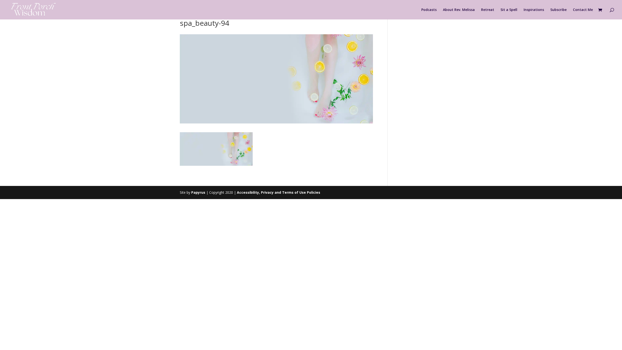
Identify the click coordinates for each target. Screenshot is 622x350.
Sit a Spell (509, 10)
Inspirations (534, 10)
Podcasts (429, 10)
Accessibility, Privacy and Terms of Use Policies (278, 192)
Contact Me (583, 10)
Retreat (487, 10)
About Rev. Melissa (459, 10)
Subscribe (558, 10)
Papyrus (198, 192)
